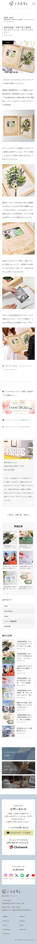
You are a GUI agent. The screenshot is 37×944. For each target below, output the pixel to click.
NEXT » (26, 515)
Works (22, 921)
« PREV (10, 515)
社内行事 (7, 626)
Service (6, 921)
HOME (6, 17)
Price (5, 925)
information (8, 611)
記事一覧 (18, 515)
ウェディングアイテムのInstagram (17, 427)
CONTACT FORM (20, 833)
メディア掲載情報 (10, 621)
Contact (6, 934)
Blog (22, 925)
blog (6, 606)
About (22, 916)
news (11, 17)
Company (7, 929)
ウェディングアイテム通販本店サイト (19, 420)
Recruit (23, 929)
